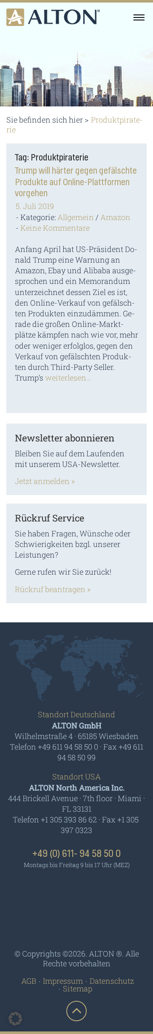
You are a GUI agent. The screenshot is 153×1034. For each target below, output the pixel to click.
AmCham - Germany (76, 889)
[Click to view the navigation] (139, 17)
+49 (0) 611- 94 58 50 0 (76, 854)
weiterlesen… (68, 377)
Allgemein (75, 217)
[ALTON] (53, 17)
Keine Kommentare (55, 228)
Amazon (115, 217)
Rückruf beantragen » (53, 589)
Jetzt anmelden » (45, 481)
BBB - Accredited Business (76, 923)
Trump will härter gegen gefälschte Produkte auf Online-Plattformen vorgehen (76, 182)
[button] (15, 1018)
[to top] (76, 1011)
